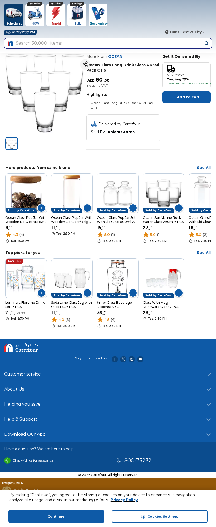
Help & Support (20, 419)
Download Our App (25, 434)
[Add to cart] (41, 208)
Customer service (22, 374)
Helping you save (22, 404)
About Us (14, 389)
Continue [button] (56, 517)
